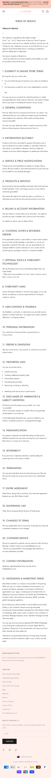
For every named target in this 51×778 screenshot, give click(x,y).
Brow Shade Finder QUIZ (11, 674)
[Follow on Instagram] (10, 750)
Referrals (5, 693)
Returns (4, 697)
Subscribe (9, 741)
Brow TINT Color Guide (10, 686)
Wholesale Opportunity (10, 678)
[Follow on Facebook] (3, 750)
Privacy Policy (7, 705)
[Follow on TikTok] (16, 750)
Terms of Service (8, 701)
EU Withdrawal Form (9, 713)
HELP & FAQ (6, 682)
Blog (4, 689)
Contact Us (6, 709)
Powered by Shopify (31, 762)
